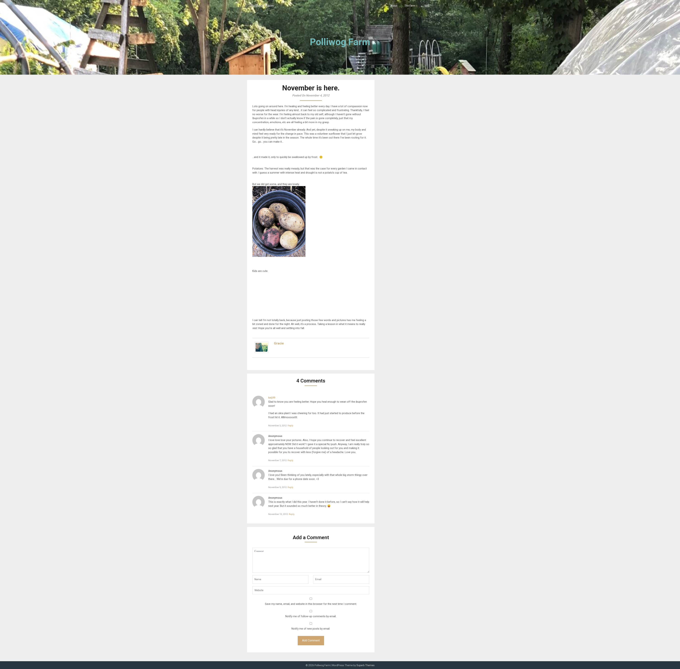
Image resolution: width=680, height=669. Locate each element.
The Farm (409, 5)
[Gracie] (261, 351)
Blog (426, 5)
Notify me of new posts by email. (310, 628)
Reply (290, 425)
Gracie (279, 343)
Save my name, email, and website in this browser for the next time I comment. (311, 603)
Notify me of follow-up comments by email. (310, 616)
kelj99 (271, 397)
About (393, 5)
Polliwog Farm (262, 6)
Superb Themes (365, 665)
